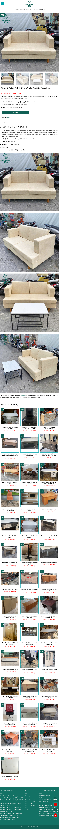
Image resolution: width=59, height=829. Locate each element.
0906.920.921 (9, 811)
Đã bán (20, 9)
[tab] (1, 122)
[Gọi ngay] (55, 804)
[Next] (55, 42)
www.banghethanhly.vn (11, 815)
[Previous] (3, 42)
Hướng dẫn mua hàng (30, 800)
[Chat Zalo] (55, 799)
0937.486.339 (10, 813)
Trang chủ (16, 9)
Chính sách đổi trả (29, 804)
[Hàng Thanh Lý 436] (29, 3)
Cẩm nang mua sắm (30, 798)
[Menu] (2, 3)
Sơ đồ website (29, 810)
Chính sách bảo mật (30, 808)
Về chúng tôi (7, 122)
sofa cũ (23, 395)
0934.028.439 (11, 807)
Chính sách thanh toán (31, 806)
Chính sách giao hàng (30, 802)
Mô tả (1, 122)
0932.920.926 (11, 809)
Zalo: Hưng (15, 112)
